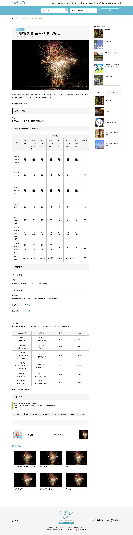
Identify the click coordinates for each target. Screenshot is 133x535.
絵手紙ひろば (108, 41)
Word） (22, 305)
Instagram (12, 520)
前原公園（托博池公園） (111, 53)
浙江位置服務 (80, 3)
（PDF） (28, 305)
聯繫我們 (110, 3)
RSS (17, 520)
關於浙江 (101, 3)
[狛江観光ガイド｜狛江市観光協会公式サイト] (19, 3)
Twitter (15, 520)
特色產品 (62, 3)
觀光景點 (54, 3)
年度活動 (70, 3)
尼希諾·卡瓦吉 (108, 76)
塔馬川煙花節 (91, 3)
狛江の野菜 (107, 29)
